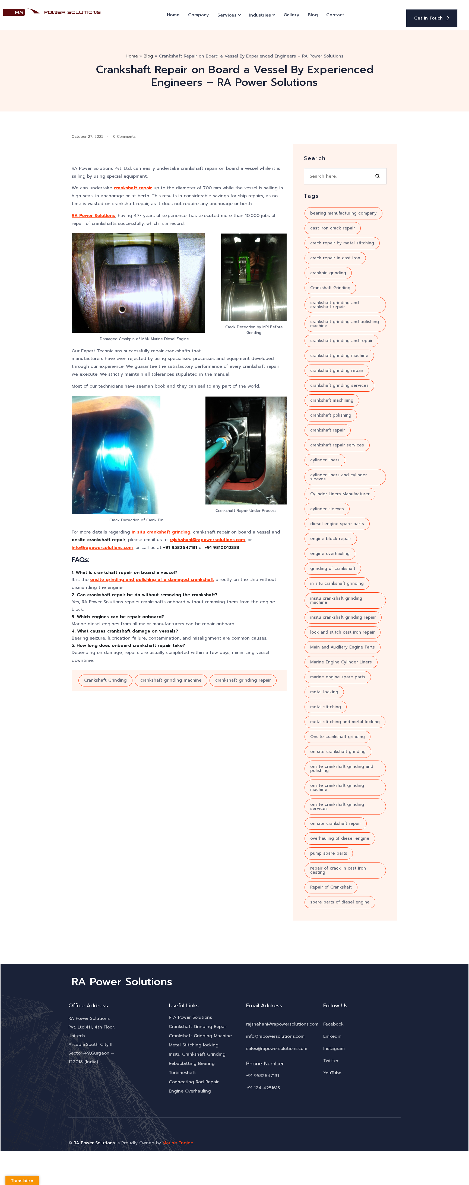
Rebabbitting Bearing (192, 1063)
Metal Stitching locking (193, 1045)
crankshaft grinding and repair (341, 341)
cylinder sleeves (327, 509)
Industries (260, 15)
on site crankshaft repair (335, 823)
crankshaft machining (331, 400)
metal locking (324, 692)
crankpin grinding (328, 273)
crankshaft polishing (330, 415)
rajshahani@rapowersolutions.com (207, 539)
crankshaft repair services (337, 445)
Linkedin (332, 1036)
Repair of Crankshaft (331, 887)
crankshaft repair (133, 188)
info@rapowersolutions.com (102, 547)
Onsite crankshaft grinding (337, 737)
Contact (335, 15)
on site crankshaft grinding (338, 752)
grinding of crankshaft (332, 568)
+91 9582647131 (262, 1075)
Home (173, 15)
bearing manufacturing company (343, 213)
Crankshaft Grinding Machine (200, 1036)
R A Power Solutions (190, 1017)
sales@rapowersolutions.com (276, 1048)
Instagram (334, 1048)
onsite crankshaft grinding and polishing (341, 769)
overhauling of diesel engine (339, 838)
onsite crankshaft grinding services (337, 806)
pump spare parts (328, 853)
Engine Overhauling (190, 1091)
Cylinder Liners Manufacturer (340, 494)
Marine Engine (178, 1143)
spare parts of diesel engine (340, 902)
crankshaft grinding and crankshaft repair (334, 305)
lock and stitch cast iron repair (342, 632)
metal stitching (325, 707)
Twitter (330, 1061)
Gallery (291, 15)
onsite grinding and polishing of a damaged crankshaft (152, 579)
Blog (313, 15)
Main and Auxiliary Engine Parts (342, 647)
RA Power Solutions (93, 215)
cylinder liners (325, 460)
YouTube (332, 1073)
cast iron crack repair (332, 228)
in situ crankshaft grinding (161, 532)
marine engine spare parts (337, 677)
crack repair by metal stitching (342, 243)
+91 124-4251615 (263, 1088)
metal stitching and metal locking (345, 722)
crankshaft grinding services (339, 385)
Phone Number (265, 1063)
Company (198, 15)
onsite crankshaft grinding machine (337, 787)
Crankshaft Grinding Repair (198, 1026)
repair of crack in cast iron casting (338, 870)
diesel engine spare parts (337, 524)
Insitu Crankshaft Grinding (197, 1054)
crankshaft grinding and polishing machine (344, 324)
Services (226, 15)
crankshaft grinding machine (171, 680)
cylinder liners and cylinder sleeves (338, 477)
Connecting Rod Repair (194, 1082)
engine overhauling (330, 554)
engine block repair (330, 539)
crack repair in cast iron (335, 258)
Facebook (333, 1024)
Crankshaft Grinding (105, 680)
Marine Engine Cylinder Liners (341, 662)
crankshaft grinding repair (243, 680)
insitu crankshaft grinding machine (336, 600)
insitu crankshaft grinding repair (343, 617)
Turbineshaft (182, 1072)
